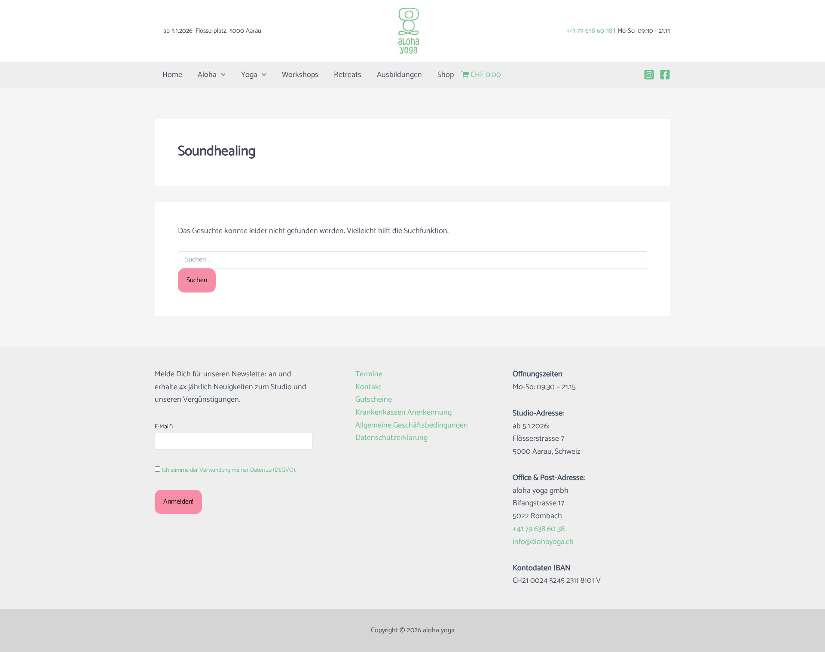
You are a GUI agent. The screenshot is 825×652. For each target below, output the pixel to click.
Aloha (207, 74)
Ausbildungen (399, 74)
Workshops (300, 74)
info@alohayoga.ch (543, 541)
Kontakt (368, 387)
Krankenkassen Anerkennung (403, 412)
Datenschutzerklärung (391, 438)
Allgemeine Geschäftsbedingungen (411, 425)
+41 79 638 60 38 (589, 30)
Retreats (347, 74)
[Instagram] (649, 74)
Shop (445, 74)
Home (172, 74)
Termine (368, 374)
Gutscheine (373, 400)
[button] (221, 75)
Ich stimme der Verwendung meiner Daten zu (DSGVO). (229, 470)
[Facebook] (665, 74)
